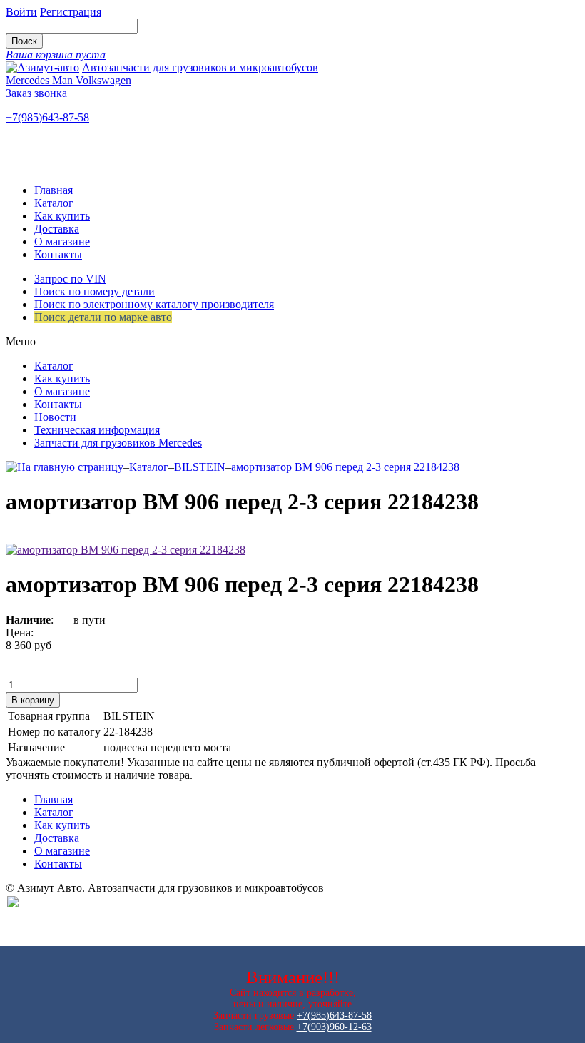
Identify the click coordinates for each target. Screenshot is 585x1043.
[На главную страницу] (64, 467)
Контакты (58, 254)
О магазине (62, 241)
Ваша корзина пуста (56, 55)
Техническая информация (97, 430)
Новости (55, 417)
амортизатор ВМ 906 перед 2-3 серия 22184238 (345, 467)
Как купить (62, 216)
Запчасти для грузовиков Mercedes (118, 443)
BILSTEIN (199, 467)
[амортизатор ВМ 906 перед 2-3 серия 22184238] (125, 550)
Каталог (53, 203)
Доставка (56, 229)
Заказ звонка (36, 93)
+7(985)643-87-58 (47, 117)
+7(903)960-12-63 (334, 1027)
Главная (53, 190)
